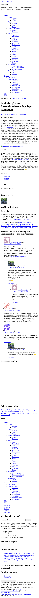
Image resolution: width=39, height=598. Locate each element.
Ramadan (34, 226)
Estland (14, 38)
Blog (5, 94)
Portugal (14, 54)
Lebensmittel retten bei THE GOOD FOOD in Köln (19, 553)
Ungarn (14, 63)
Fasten (29, 222)
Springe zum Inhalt (6, 1)
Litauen (14, 48)
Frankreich (15, 41)
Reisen (6, 15)
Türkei (13, 25)
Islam (9, 226)
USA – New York (17, 69)
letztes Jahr (10, 127)
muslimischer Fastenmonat (23, 226)
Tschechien (15, 61)
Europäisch (15, 84)
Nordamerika (12, 64)
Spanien (14, 59)
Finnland (14, 40)
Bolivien (14, 72)
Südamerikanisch (16, 92)
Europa (10, 33)
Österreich (15, 51)
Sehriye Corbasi (9, 227)
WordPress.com (5, 592)
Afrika (10, 17)
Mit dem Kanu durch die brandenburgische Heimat (18, 555)
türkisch (17, 227)
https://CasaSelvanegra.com (18, 256)
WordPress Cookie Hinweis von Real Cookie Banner (16, 594)
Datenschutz (7, 576)
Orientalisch (15, 89)
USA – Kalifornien (17, 66)
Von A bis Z (11, 77)
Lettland (14, 46)
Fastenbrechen (5, 224)
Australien (15, 30)
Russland (14, 56)
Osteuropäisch (16, 85)
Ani (12, 308)
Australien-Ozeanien (14, 28)
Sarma (2, 227)
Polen (13, 53)
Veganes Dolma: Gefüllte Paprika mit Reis (16, 556)
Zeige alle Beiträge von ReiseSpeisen (19, 219)
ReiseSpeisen (4, 4)
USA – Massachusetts (18, 67)
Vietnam (14, 27)
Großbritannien (16, 45)
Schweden (15, 58)
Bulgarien (14, 35)
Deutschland (15, 36)
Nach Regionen (12, 79)
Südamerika (11, 71)
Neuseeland (15, 32)
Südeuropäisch (16, 87)
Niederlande (15, 50)
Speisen (6, 76)
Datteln (20, 222)
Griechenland (15, 43)
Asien (9, 22)
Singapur (14, 23)
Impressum (7, 577)
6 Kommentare (31, 227)
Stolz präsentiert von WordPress (10, 591)
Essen (24, 222)
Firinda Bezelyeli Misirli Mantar (19, 224)
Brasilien (14, 74)
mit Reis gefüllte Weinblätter (20, 159)
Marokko (14, 20)
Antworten (7, 260)
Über (5, 95)
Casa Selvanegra (16, 242)
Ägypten (14, 18)
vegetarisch (23, 227)
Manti (13, 226)
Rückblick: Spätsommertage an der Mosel (16, 558)
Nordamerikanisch (17, 90)
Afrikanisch (15, 81)
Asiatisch (14, 82)
